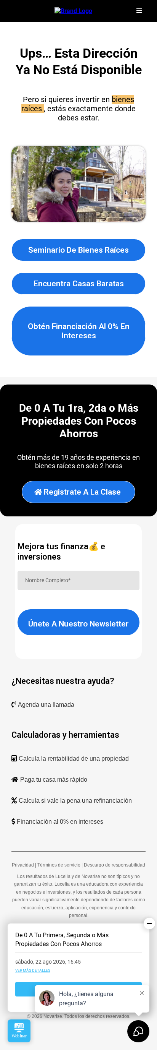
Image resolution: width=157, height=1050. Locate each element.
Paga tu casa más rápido (53, 779)
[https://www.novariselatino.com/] (73, 10)
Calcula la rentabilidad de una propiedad (74, 758)
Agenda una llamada (46, 704)
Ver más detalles (32, 970)
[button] (138, 11)
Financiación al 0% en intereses (60, 821)
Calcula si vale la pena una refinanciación (75, 800)
